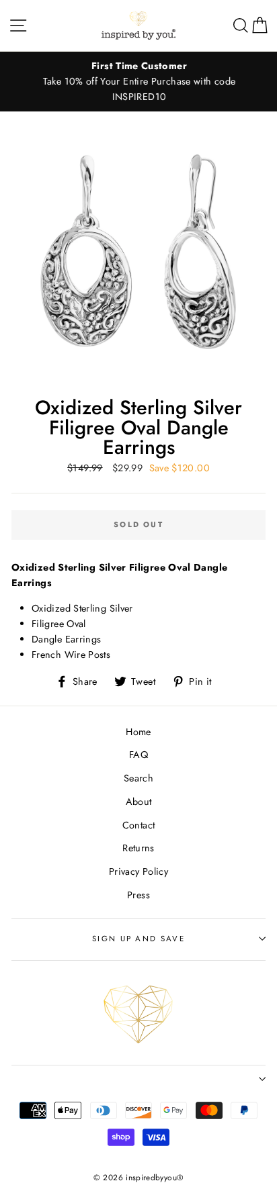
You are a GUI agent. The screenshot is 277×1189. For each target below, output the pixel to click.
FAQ (138, 754)
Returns (138, 848)
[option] (138, 81)
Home (138, 732)
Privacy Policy (138, 871)
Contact (138, 825)
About (139, 801)
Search (138, 778)
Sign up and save (138, 938)
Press (138, 895)
